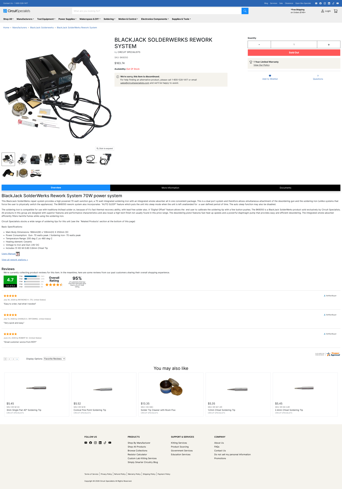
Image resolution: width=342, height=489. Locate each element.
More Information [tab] (170, 187)
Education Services (180, 454)
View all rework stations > (15, 259)
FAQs (216, 446)
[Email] (316, 3)
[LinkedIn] (329, 3)
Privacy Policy (106, 474)
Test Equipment (45, 19)
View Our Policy (262, 65)
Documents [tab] (285, 187)
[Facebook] (320, 3)
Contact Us (220, 450)
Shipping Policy (149, 474)
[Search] (245, 11)
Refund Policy (120, 474)
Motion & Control (127, 19)
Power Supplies (67, 19)
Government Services (182, 450)
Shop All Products (137, 446)
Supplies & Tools (180, 19)
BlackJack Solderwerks (42, 27)
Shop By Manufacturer (139, 442)
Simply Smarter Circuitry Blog (143, 462)
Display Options (34, 358)
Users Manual (9, 253)
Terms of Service (91, 474)
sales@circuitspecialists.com (134, 83)
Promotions (220, 458)
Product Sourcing (180, 446)
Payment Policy (164, 474)
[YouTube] (338, 3)
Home (6, 27)
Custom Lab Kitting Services (142, 458)
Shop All (7, 19)
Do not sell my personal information (232, 454)
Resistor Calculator (137, 454)
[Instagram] (325, 3)
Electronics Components (154, 19)
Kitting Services (179, 442)
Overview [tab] (56, 187)
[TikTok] (333, 3)
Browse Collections (137, 450)
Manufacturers (24, 19)
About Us (219, 442)
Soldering (109, 19)
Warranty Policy (134, 474)
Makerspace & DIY (89, 19)
